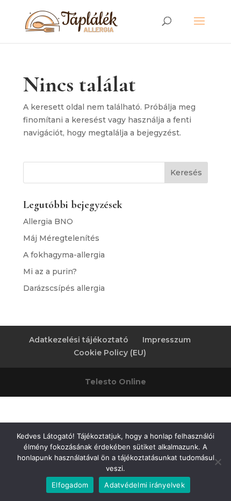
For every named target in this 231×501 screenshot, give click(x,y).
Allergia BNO (48, 221)
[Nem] (217, 461)
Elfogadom (70, 485)
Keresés (186, 172)
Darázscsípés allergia (64, 288)
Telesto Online (115, 382)
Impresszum (166, 340)
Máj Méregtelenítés (61, 238)
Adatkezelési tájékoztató (78, 340)
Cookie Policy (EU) (110, 352)
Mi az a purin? (50, 271)
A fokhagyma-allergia (64, 255)
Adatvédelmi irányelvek (144, 485)
